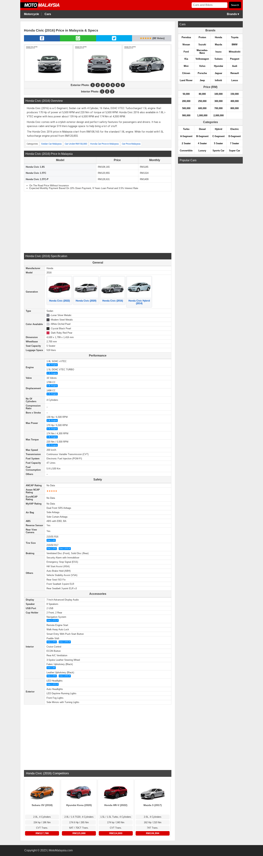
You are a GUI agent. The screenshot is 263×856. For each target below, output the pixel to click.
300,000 (218, 101)
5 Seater (218, 143)
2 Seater (186, 143)
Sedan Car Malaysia (51, 143)
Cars (48, 14)
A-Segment (186, 136)
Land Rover (186, 80)
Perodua (186, 37)
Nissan (186, 44)
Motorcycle (31, 14)
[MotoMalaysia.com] (42, 7)
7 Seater (234, 143)
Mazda (218, 44)
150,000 (234, 94)
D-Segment (234, 136)
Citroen (186, 73)
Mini (186, 66)
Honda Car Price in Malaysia (104, 143)
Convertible (186, 150)
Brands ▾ (233, 14)
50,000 (186, 94)
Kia (186, 59)
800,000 (234, 108)
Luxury (202, 150)
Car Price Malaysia (131, 143)
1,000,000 (202, 115)
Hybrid (218, 129)
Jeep (202, 80)
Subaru (219, 59)
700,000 (218, 108)
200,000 (186, 101)
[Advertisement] (98, 222)
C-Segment (218, 136)
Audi (234, 66)
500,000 (186, 108)
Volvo (202, 66)
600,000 (202, 108)
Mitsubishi (234, 51)
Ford (186, 51)
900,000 (186, 115)
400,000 (234, 101)
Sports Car (218, 150)
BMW (234, 44)
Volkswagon (202, 59)
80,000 (202, 94)
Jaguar (218, 73)
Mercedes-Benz (202, 51)
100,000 (218, 94)
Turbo (186, 129)
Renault (234, 73)
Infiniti (218, 80)
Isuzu (218, 51)
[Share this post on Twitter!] (114, 40)
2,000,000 (218, 115)
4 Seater (202, 143)
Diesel (202, 129)
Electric (234, 129)
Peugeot (234, 59)
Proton (202, 37)
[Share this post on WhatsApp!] (78, 40)
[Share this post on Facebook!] (42, 40)
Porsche (202, 73)
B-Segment (202, 136)
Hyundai (218, 66)
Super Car (234, 150)
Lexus (234, 80)
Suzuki (202, 44)
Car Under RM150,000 (76, 143)
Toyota (234, 37)
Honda (218, 37)
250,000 (202, 101)
